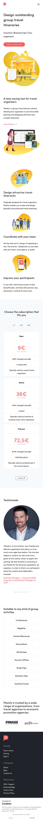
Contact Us (8, 773)
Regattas (21, 628)
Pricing (6, 753)
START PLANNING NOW (14, 44)
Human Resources (21, 636)
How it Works (9, 124)
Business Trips (21, 675)
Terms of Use (8, 790)
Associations (21, 644)
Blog (5, 770)
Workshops (21, 651)
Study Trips (21, 667)
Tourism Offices (21, 659)
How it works (8, 750)
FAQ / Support (9, 784)
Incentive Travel (21, 683)
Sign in (6, 756)
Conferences (21, 620)
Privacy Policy (9, 793)
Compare (20, 478)
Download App (9, 787)
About (6, 767)
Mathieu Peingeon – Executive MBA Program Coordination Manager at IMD (20, 580)
